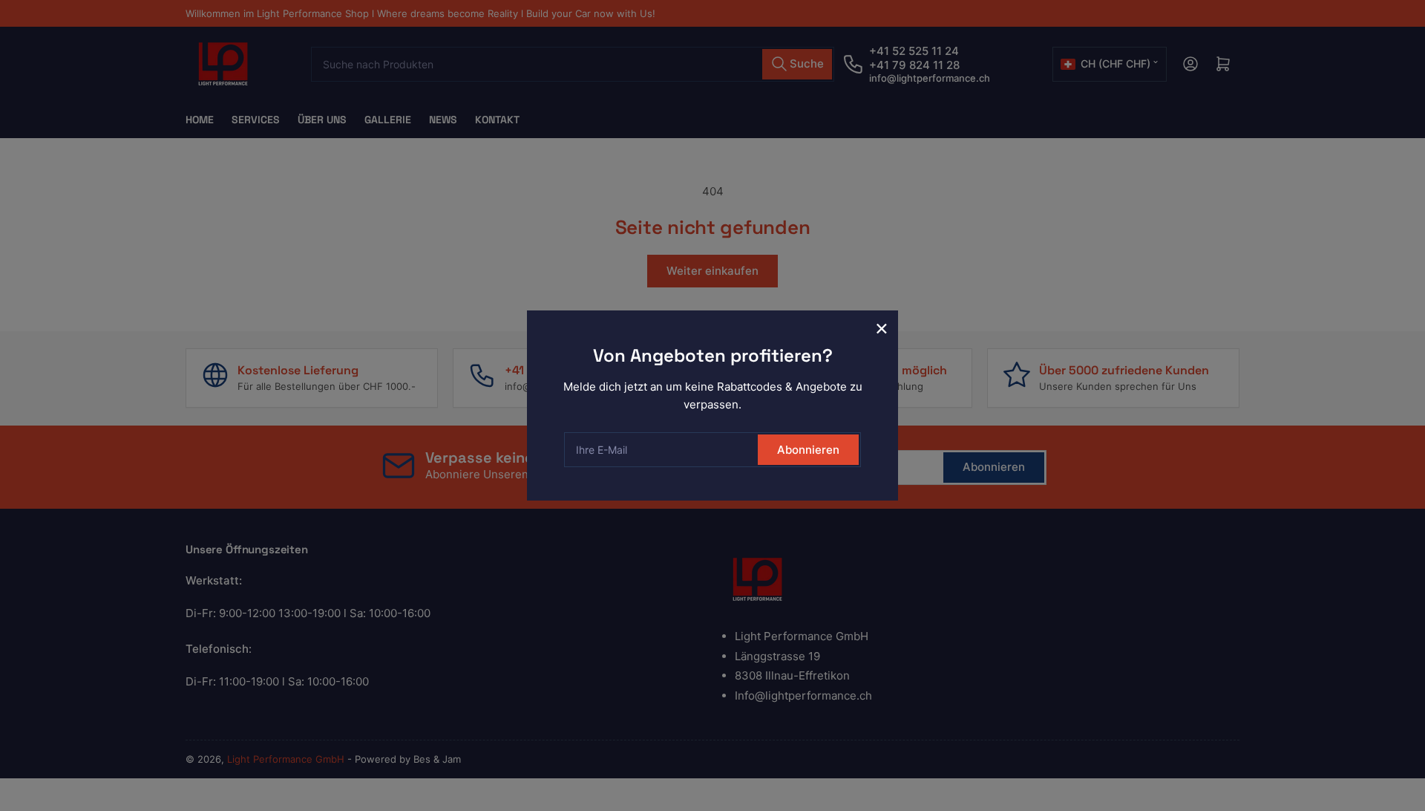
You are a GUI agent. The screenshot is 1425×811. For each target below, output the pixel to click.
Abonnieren (808, 450)
